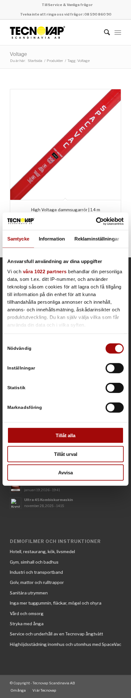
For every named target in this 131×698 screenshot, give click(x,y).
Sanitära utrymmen (29, 592)
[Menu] (117, 32)
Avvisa (65, 472)
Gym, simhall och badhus (34, 562)
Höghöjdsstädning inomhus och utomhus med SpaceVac (65, 644)
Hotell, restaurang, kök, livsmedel (42, 551)
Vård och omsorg (27, 613)
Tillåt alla (65, 435)
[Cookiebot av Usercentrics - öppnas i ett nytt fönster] (96, 221)
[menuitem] (67, 4)
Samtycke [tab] (18, 238)
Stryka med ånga (27, 623)
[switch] (115, 368)
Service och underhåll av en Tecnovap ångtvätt (56, 633)
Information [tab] (52, 238)
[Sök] (104, 32)
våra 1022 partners (45, 271)
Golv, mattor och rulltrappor (37, 582)
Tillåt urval (65, 454)
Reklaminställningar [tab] (96, 238)
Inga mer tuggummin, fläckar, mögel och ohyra (55, 603)
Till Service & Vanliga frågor (67, 5)
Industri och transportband (36, 572)
